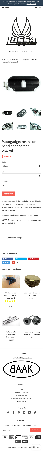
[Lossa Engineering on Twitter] (8, 413)
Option (4, 162)
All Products (21, 401)
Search (21, 389)
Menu (6, 7)
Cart (39, 7)
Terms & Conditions (22, 392)
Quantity (5, 181)
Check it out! (31, 4)
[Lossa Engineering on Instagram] (24, 413)
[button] (10, 301)
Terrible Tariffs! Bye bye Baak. (21, 358)
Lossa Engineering (28, 447)
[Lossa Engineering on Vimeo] (34, 413)
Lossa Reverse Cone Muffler (21, 398)
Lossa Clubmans (21, 395)
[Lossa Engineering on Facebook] (13, 413)
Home (4, 59)
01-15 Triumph (13, 59)
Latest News (21, 353)
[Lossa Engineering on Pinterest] (19, 413)
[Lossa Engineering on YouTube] (29, 413)
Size (3, 171)
